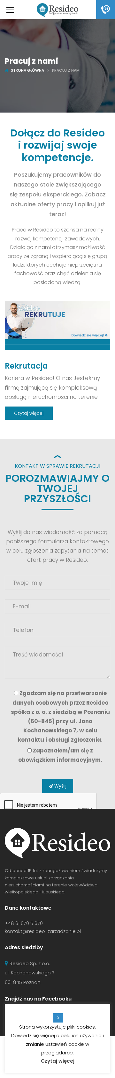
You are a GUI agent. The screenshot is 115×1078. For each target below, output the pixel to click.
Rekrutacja (26, 366)
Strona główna (27, 70)
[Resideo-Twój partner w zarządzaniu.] (57, 9)
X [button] (58, 1017)
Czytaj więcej (28, 413)
